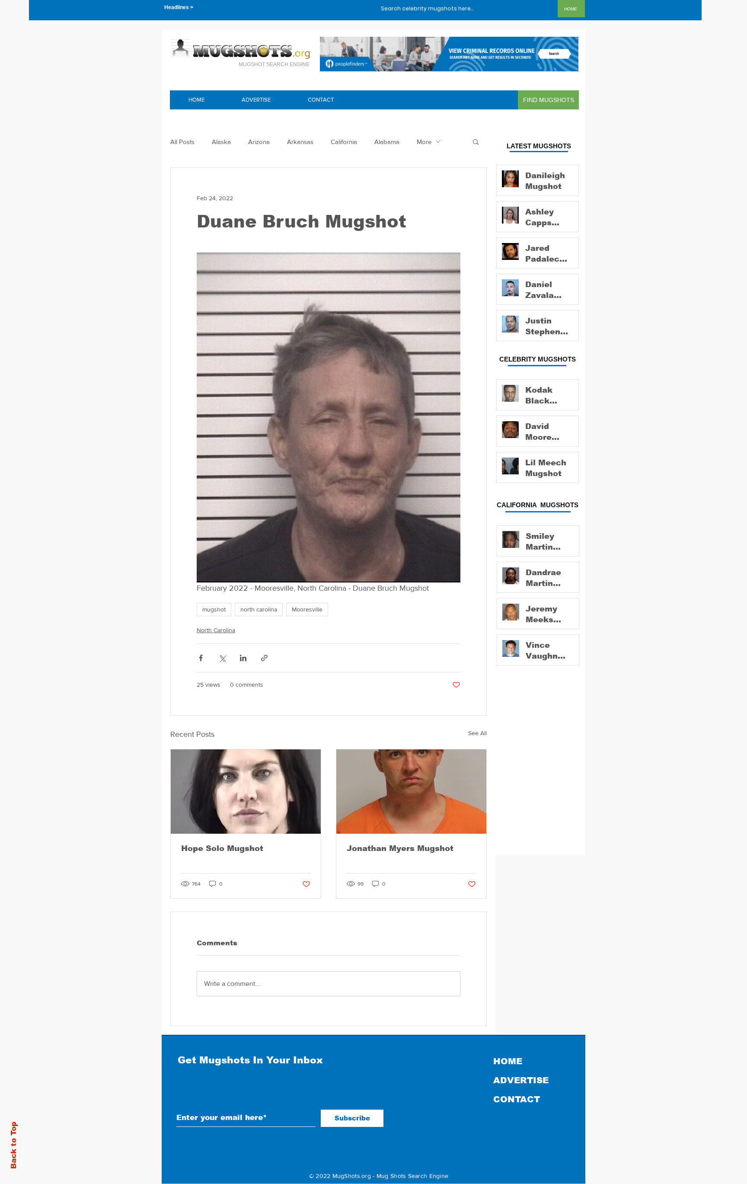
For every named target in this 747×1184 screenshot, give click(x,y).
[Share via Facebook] (201, 658)
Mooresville (307, 609)
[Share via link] (264, 658)
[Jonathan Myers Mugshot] (411, 791)
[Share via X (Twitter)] (222, 658)
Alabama (386, 141)
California (344, 141)
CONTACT (516, 1099)
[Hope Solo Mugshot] (246, 791)
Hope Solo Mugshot (222, 848)
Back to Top (14, 1145)
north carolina (258, 609)
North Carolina (216, 630)
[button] (476, 141)
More (424, 141)
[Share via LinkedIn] (243, 658)
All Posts (182, 141)
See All (477, 733)
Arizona (259, 141)
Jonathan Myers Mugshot (400, 848)
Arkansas (300, 141)
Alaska (221, 141)
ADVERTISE (521, 1080)
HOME (507, 1061)
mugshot (214, 609)
